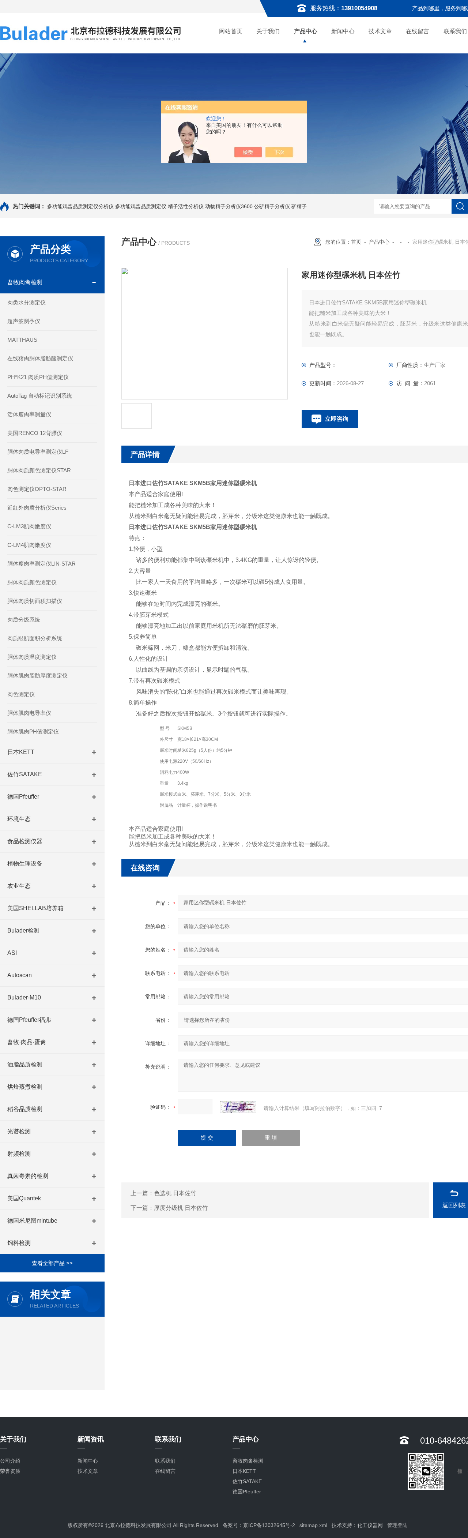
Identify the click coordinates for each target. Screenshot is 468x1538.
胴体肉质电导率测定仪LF (37, 452)
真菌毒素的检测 (27, 1176)
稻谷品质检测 (24, 1109)
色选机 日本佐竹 (175, 1193)
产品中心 (305, 31)
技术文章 (380, 31)
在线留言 (417, 31)
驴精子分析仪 (306, 206)
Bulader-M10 (24, 997)
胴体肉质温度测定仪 (32, 657)
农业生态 (19, 886)
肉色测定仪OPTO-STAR (37, 489)
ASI (12, 953)
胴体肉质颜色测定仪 (32, 582)
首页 (356, 242)
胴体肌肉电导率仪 (29, 713)
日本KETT (20, 752)
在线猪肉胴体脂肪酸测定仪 (40, 358)
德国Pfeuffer (23, 797)
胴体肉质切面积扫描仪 (34, 601)
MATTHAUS (22, 340)
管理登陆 (397, 1525)
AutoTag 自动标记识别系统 (39, 396)
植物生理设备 (24, 863)
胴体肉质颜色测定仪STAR (39, 470)
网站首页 (230, 31)
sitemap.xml (313, 1525)
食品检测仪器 (24, 841)
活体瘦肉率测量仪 (29, 414)
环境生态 (19, 819)
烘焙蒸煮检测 (24, 1087)
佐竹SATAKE (24, 774)
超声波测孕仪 (23, 321)
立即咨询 (336, 419)
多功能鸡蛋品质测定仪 (140, 206)
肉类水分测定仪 (26, 302)
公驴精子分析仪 (272, 206)
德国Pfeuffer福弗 (29, 1020)
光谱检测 (19, 1131)
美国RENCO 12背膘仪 (34, 433)
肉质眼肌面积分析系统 (34, 638)
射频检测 (19, 1154)
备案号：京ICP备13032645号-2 (259, 1525)
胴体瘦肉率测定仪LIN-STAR (41, 563)
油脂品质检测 (24, 1064)
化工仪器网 (370, 1525)
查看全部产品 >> (52, 1263)
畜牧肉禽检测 (24, 282)
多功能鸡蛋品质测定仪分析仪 (80, 206)
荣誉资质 (10, 1471)
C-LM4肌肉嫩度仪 (29, 545)
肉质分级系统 (23, 619)
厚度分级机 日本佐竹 (181, 1208)
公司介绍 (10, 1461)
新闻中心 (343, 31)
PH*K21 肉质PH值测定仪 (38, 377)
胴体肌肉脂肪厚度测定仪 (37, 675)
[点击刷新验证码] (238, 1107)
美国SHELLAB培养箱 (35, 908)
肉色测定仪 (21, 694)
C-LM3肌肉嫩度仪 (29, 526)
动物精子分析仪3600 (229, 206)
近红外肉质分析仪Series (37, 507)
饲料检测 (19, 1243)
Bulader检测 (23, 930)
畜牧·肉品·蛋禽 (26, 1042)
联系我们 (165, 1461)
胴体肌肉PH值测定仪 (33, 731)
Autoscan (19, 975)
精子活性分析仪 (186, 206)
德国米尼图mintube (32, 1221)
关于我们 (268, 31)
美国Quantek (24, 1198)
